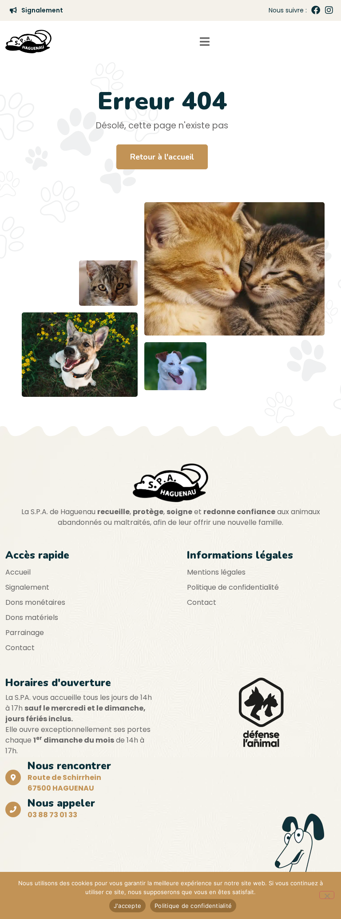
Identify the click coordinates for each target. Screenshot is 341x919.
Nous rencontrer (69, 766)
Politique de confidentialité (233, 587)
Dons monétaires (35, 602)
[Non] (326, 895)
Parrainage (24, 632)
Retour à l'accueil (162, 157)
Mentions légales (216, 572)
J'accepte (127, 905)
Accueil (18, 572)
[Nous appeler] (13, 809)
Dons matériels (31, 617)
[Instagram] (329, 10)
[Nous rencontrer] (13, 777)
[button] (204, 41)
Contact (20, 648)
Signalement (27, 587)
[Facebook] (315, 10)
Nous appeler (61, 803)
